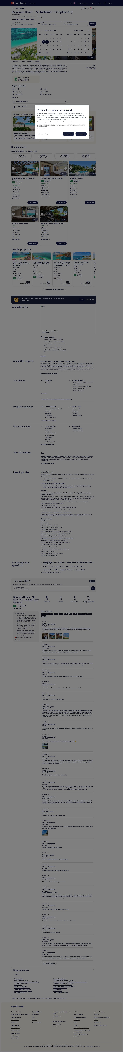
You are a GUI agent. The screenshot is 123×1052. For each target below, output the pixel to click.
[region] (62, 122)
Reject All (68, 134)
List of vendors (41, 128)
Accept (81, 134)
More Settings (44, 134)
